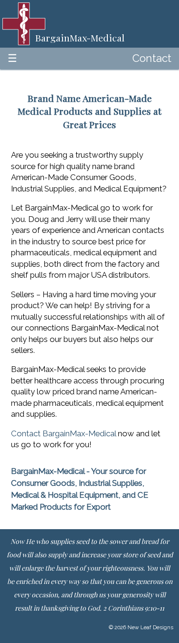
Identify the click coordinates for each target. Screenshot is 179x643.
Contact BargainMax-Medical (63, 433)
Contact (151, 58)
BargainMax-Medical (47, 471)
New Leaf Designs (150, 627)
